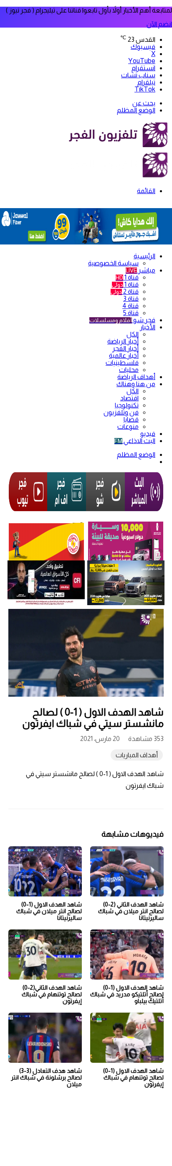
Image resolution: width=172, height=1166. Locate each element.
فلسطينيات (122, 362)
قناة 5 (131, 312)
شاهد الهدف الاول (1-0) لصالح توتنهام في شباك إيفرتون (133, 1077)
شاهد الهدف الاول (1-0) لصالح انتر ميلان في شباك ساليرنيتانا (49, 911)
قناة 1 (127, 277)
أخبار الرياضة (123, 341)
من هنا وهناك (135, 383)
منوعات (128, 426)
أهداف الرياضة (136, 376)
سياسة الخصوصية (113, 263)
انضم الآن (159, 24)
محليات (129, 369)
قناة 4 (130, 305)
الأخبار (147, 327)
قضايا (131, 419)
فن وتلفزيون (121, 412)
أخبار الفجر (125, 348)
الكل (132, 334)
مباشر (140, 270)
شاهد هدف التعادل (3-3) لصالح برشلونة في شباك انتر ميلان (46, 1077)
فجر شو (122, 319)
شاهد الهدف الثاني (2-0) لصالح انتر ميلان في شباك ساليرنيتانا (131, 911)
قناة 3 (131, 298)
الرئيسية (144, 256)
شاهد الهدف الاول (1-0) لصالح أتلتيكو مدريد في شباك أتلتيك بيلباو (127, 994)
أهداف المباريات (137, 755)
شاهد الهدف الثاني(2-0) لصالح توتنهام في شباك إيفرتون (52, 994)
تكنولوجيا (127, 405)
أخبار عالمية (124, 355)
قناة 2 (125, 291)
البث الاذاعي (134, 440)
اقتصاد (129, 398)
